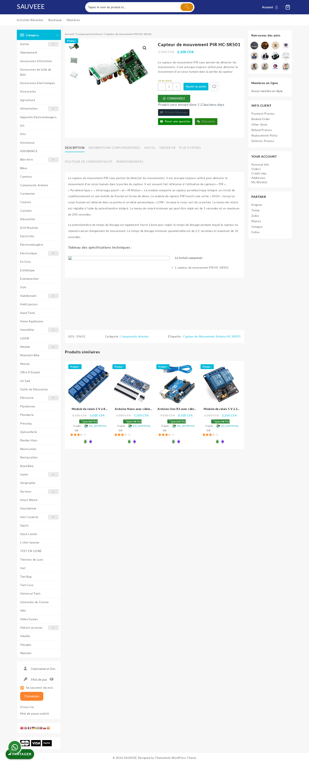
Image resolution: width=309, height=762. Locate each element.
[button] (144, 48)
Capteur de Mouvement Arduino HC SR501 (212, 336)
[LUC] (254, 66)
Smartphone (28, 508)
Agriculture (27, 100)
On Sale (25, 381)
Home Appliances (32, 321)
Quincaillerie (28, 432)
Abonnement (28, 52)
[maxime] (275, 56)
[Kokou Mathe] (286, 45)
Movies (25, 364)
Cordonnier (27, 193)
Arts (23, 134)
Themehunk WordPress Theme (175, 757)
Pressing (26, 423)
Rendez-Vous (28, 440)
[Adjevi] (254, 56)
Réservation (28, 449)
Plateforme (27, 406)
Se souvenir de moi (39, 687)
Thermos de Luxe (31, 559)
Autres (24, 44)
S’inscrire (27, 707)
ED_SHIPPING (98, 425)
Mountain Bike (30, 355)
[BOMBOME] (275, 66)
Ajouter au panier (196, 86)
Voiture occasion (31, 627)
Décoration (27, 219)
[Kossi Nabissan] (275, 45)
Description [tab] (75, 147)
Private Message (175, 112)
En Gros (25, 261)
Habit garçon (28, 304)
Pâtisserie (27, 397)
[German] (33, 728)
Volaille (25, 636)
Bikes (24, 168)
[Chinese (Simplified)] (22, 728)
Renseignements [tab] (129, 161)
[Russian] (45, 728)
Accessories (28, 91)
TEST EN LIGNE (31, 551)
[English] (26, 728)
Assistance (27, 142)
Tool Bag (26, 576)
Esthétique (27, 270)
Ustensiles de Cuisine (34, 602)
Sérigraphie (28, 483)
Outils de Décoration (34, 389)
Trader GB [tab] (167, 147)
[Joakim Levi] (254, 45)
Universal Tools (30, 593)
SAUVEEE (31, 6)
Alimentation (28, 108)
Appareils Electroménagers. (38, 117)
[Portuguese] (41, 728)
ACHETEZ (91, 421)
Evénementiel (29, 278)
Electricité (27, 236)
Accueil (69, 34)
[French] (30, 728)
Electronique (28, 253)
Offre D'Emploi (30, 372)
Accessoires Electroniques (37, 83)
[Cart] (287, 7)
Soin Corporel (29, 517)
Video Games (29, 619)
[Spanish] (48, 728)
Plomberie (27, 414)
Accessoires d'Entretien (36, 61)
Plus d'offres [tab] (190, 147)
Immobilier (27, 329)
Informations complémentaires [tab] (114, 147)
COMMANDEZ (176, 98)
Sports (24, 525)
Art (22, 125)
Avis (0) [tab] (149, 147)
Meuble (25, 346)
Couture (25, 202)
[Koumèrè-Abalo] (265, 45)
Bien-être (26, 159)
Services (26, 491)
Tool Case (26, 585)
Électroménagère (31, 244)
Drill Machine (29, 227)
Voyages (26, 644)
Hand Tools (27, 313)
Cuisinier (26, 210)
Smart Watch (29, 500)
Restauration (28, 457)
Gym (23, 287)
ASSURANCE (28, 151)
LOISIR (24, 338)
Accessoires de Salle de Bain (35, 72)
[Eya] (286, 66)
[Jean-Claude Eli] (265, 56)
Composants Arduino (34, 185)
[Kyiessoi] (286, 56)
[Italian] (37, 728)
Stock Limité (28, 534)
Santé (24, 474)
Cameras (26, 176)
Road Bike (26, 466)
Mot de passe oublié (34, 713)
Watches (26, 653)
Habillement (28, 295)
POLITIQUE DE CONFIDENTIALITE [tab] (88, 161)
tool (22, 568)
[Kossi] (265, 66)
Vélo (23, 610)
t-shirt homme (29, 542)
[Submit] (187, 7)
